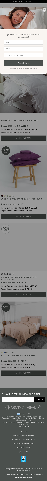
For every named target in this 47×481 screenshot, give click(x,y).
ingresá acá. (39, 474)
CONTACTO (23, 432)
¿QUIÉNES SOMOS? (23, 447)
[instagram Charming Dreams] (20, 452)
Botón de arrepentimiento (23, 477)
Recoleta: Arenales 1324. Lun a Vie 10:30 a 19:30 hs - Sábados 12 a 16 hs (23, 419)
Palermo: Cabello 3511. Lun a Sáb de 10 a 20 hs (23, 416)
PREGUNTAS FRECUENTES (23, 436)
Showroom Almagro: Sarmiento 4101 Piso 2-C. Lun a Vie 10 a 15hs (23, 423)
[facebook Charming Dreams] (27, 452)
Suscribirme (23, 63)
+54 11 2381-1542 (23, 426)
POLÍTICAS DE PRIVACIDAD (23, 443)
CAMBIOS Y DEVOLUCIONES (23, 439)
